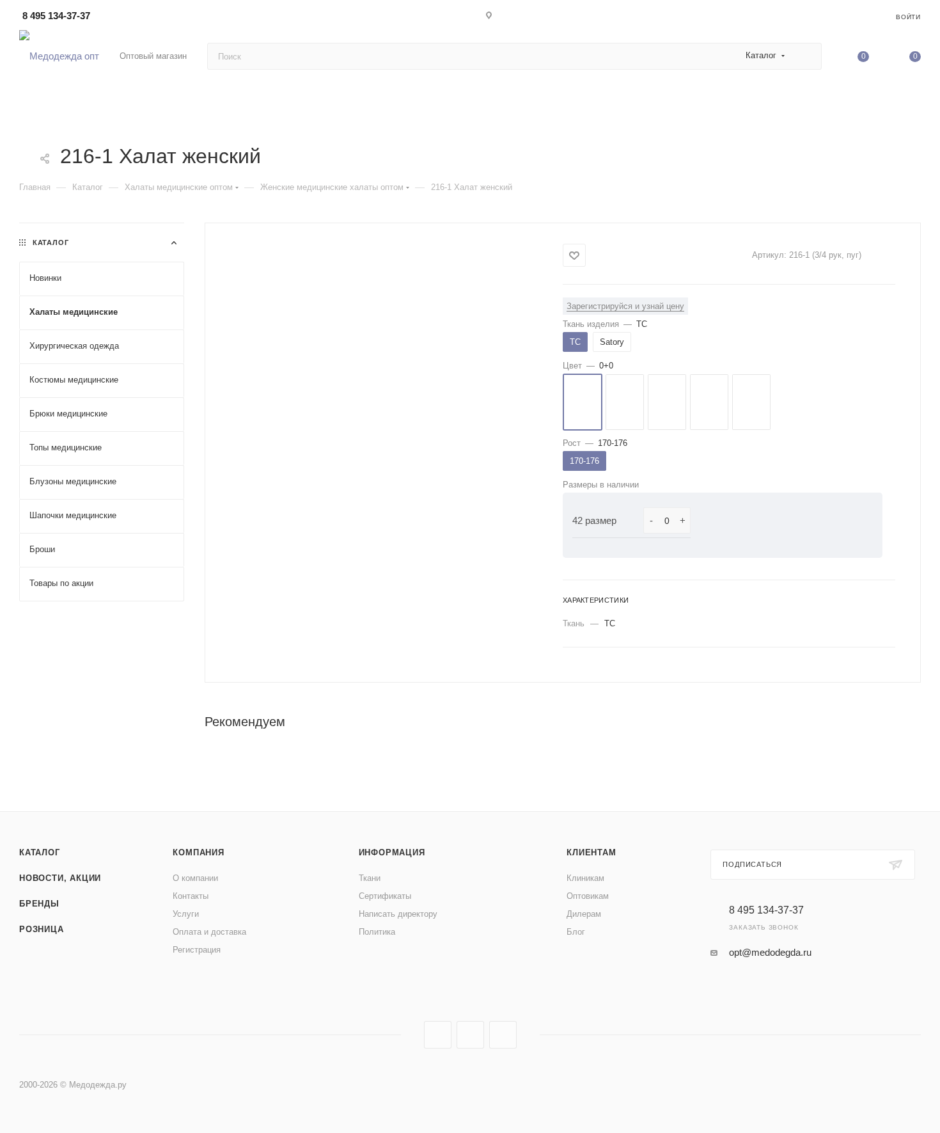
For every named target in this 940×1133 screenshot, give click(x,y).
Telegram (470, 1035)
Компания (198, 852)
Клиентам (591, 852)
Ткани (369, 878)
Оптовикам (588, 896)
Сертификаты (385, 896)
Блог (576, 932)
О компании (195, 878)
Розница (41, 929)
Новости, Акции (60, 878)
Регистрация (197, 950)
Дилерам (584, 914)
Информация (392, 852)
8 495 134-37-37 (56, 15)
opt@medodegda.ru (770, 952)
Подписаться (752, 864)
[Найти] (806, 56)
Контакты (190, 896)
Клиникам (585, 878)
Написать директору (398, 914)
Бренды (39, 903)
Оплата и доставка (209, 932)
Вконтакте (437, 1035)
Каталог (39, 852)
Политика (377, 932)
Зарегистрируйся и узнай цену (625, 306)
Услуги (186, 914)
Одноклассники (503, 1035)
